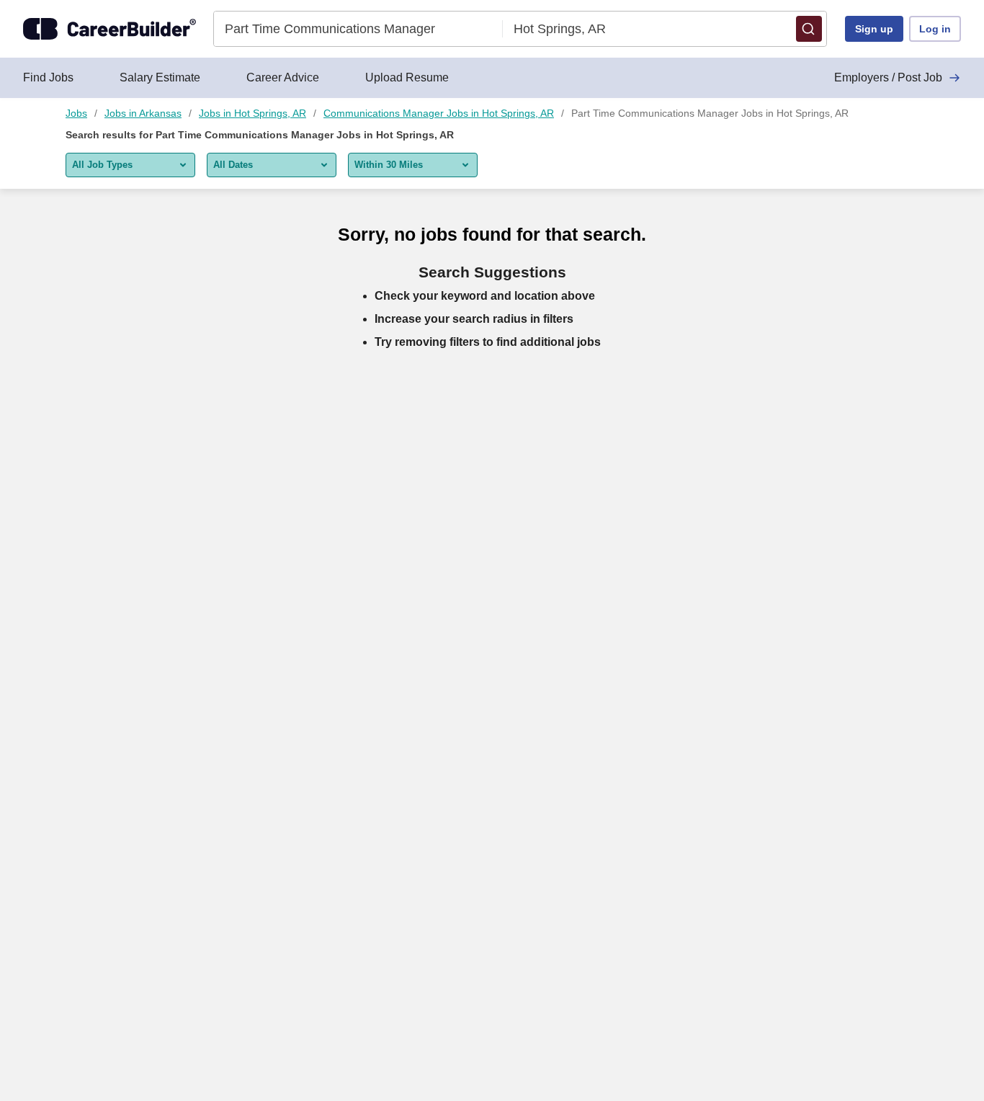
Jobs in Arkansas (143, 113)
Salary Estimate (160, 77)
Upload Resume (407, 77)
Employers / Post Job (888, 77)
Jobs (76, 113)
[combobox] (358, 29)
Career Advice (282, 77)
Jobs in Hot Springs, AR (252, 113)
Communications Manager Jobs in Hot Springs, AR (438, 113)
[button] (809, 29)
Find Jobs (48, 77)
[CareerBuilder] (109, 29)
